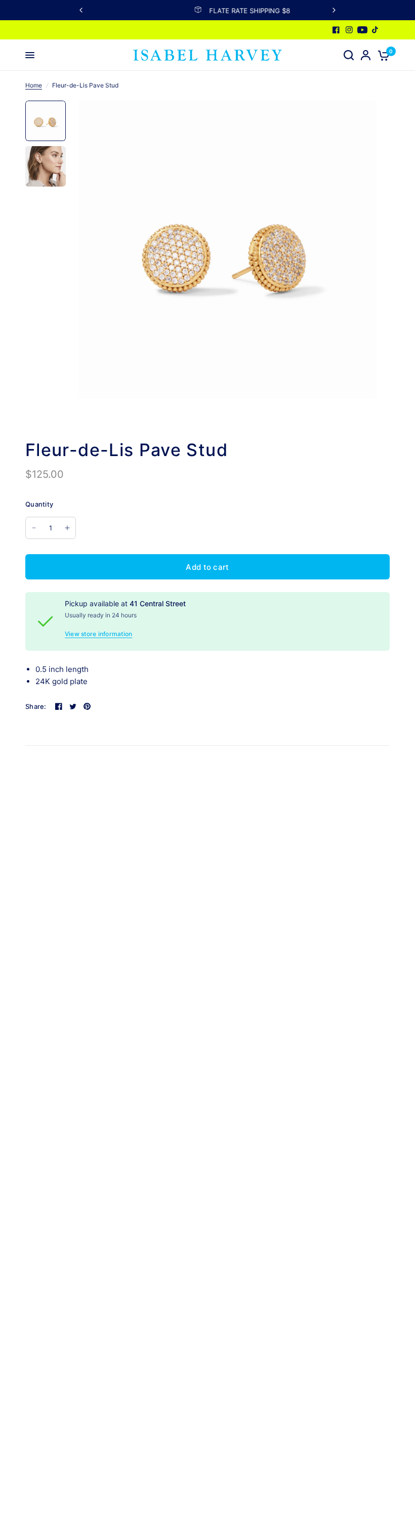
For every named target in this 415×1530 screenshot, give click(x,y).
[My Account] (365, 55)
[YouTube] (362, 29)
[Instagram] (349, 29)
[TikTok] (375, 29)
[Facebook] (336, 29)
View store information (98, 634)
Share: (36, 706)
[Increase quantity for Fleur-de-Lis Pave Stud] (67, 527)
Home (33, 85)
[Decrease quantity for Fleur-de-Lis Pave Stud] (34, 527)
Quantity (39, 504)
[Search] (348, 55)
